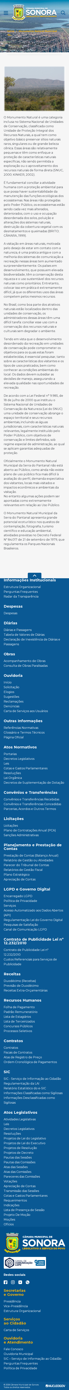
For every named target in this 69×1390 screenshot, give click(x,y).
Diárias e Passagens (18, 630)
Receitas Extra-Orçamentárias (25, 990)
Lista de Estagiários (17, 1016)
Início (10, 31)
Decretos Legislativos (19, 759)
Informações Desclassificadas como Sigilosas (29, 1100)
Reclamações (13, 701)
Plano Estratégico (17, 874)
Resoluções (12, 773)
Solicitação (11, 687)
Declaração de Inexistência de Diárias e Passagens (32, 642)
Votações (10, 1181)
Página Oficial (14, 737)
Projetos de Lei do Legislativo (25, 1138)
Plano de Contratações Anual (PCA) (30, 830)
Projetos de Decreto (18, 1152)
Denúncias (11, 706)
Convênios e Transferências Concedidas (32, 804)
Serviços (10, 905)
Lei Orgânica (13, 778)
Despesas (10, 613)
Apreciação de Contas (20, 879)
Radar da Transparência (21, 596)
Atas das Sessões (16, 1167)
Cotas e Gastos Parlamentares (25, 768)
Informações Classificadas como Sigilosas (33, 1093)
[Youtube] (20, 1282)
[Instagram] (13, 1282)
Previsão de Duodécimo (21, 985)
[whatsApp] (27, 1282)
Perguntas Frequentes (21, 591)
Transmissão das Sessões (21, 1191)
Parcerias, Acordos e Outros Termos (30, 809)
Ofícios (9, 1224)
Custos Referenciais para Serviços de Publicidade (30, 962)
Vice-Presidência (16, 1306)
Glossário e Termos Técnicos (24, 732)
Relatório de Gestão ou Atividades (28, 860)
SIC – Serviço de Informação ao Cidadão (32, 1358)
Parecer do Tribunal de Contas (26, 865)
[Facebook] (5, 1282)
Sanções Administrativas (21, 835)
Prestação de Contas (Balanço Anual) (31, 855)
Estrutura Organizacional (22, 587)
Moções (9, 1219)
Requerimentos (15, 1200)
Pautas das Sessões (18, 1157)
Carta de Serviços (16, 1330)
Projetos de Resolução (20, 1148)
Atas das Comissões (17, 1172)
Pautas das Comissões (19, 1162)
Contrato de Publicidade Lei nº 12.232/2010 (26, 952)
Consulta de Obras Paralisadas (26, 665)
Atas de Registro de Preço (23, 1057)
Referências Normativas (21, 728)
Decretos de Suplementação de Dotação (34, 782)
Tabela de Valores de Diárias (24, 634)
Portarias (10, 754)
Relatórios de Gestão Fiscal (23, 870)
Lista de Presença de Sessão (24, 1210)
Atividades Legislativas (20, 1119)
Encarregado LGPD (18, 896)
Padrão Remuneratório (21, 1012)
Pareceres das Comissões (22, 1176)
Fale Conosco (13, 1349)
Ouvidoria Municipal (18, 1354)
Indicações (11, 1205)
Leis (6, 763)
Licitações (11, 825)
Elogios (9, 692)
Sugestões (11, 696)
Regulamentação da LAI (21, 1083)
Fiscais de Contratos (18, 1052)
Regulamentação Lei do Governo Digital (33, 920)
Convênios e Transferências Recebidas (31, 799)
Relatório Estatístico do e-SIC (25, 1088)
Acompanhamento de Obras (24, 661)
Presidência (12, 1301)
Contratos (11, 1047)
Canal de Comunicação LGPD (25, 929)
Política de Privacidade (20, 901)
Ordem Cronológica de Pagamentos (30, 1062)
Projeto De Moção (17, 1215)
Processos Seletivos (18, 1031)
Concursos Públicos (18, 1026)
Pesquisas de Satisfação (21, 924)
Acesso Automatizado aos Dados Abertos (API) (33, 913)
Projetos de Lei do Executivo (24, 1143)
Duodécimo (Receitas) (20, 981)
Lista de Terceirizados (19, 1021)
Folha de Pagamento (19, 1007)
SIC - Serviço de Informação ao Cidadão (32, 1078)
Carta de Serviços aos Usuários (26, 711)
